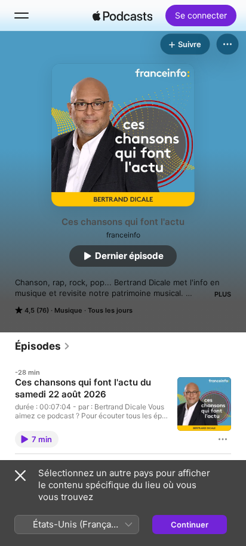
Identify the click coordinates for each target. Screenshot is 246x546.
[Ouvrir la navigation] (21, 15)
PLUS (222, 294)
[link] (42, 346)
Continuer (189, 524)
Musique (68, 310)
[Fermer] (20, 475)
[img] (122, 15)
